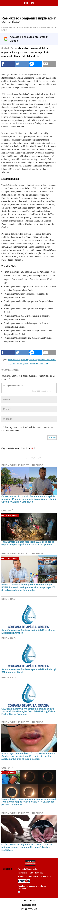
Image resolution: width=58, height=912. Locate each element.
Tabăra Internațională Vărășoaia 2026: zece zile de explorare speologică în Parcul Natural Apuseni (27, 543)
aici (32, 448)
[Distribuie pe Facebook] (8, 64)
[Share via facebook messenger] (36, 64)
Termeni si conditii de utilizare (31, 873)
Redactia (47, 876)
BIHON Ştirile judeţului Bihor (22, 465)
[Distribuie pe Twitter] (22, 64)
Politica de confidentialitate (30, 876)
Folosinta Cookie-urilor (28, 869)
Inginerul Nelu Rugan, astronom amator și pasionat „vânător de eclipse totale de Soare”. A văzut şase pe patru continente (28, 802)
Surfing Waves (39, 458)
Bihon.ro (7, 869)
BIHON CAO (8, 599)
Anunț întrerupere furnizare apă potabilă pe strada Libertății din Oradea (28, 631)
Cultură (7, 510)
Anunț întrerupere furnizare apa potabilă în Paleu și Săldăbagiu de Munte (28, 670)
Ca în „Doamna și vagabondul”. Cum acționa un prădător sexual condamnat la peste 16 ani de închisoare (27, 847)
